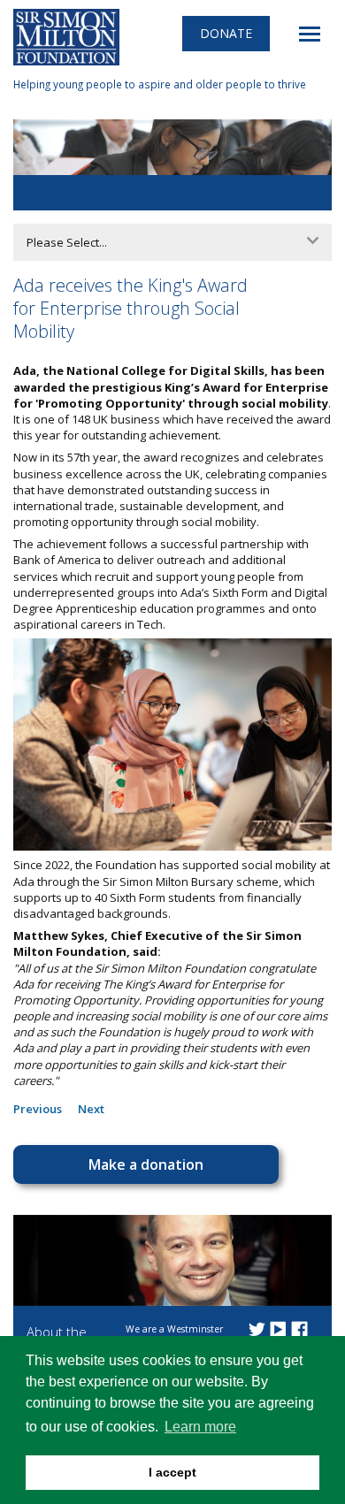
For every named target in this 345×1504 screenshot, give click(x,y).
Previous (37, 1109)
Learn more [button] (200, 1426)
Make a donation (145, 1164)
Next (91, 1109)
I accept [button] (172, 1472)
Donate (226, 33)
